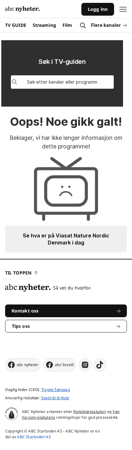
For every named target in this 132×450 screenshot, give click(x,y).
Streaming (44, 25)
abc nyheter (27, 364)
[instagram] (85, 364)
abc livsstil (64, 364)
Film (67, 25)
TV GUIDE (15, 25)
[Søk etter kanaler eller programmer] (14, 82)
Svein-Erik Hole (55, 398)
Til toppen (18, 273)
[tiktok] (100, 364)
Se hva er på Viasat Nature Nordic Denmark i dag (66, 239)
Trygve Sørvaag (55, 389)
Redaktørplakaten (89, 411)
